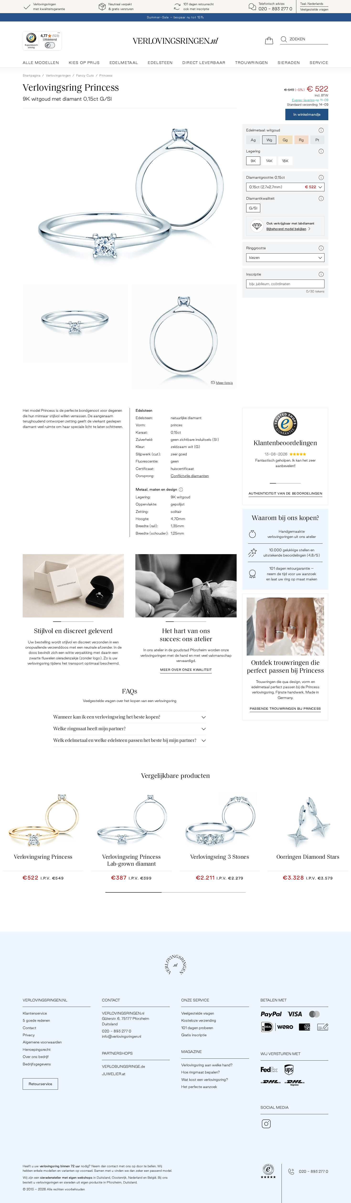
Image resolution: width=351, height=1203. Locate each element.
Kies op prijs (84, 63)
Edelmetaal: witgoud (263, 130)
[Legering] (321, 151)
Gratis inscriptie (194, 1035)
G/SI (253, 208)
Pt (317, 140)
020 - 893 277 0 (313, 1171)
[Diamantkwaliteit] (321, 198)
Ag (253, 140)
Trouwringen (251, 63)
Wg (269, 140)
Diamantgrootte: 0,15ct (265, 177)
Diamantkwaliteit (260, 198)
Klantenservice (35, 1013)
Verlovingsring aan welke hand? (207, 1065)
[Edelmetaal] (321, 130)
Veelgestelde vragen (314, 9)
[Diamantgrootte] (321, 177)
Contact (29, 1028)
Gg (285, 140)
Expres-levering (303, 100)
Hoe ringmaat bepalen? (200, 1072)
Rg (301, 140)
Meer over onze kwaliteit (186, 669)
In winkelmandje (306, 114)
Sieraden (289, 63)
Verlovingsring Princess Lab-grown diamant (131, 860)
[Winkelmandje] (269, 40)
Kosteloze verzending (198, 1020)
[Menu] (59, 34)
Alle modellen (41, 63)
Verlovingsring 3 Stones (219, 857)
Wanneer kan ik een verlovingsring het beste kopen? (106, 717)
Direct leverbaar (203, 63)
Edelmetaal (124, 63)
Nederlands (311, 3)
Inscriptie (253, 274)
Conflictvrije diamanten (190, 476)
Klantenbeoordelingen (285, 443)
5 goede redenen (36, 1020)
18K (285, 161)
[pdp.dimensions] (181, 489)
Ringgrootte (256, 248)
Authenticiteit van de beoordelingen (285, 493)
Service (319, 63)
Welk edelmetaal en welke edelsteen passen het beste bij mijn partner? (124, 740)
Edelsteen (160, 63)
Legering (253, 151)
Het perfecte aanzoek (199, 1087)
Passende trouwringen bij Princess (285, 708)
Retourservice (40, 1084)
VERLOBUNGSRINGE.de (123, 1066)
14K (269, 161)
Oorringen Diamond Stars (308, 857)
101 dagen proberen (197, 1028)
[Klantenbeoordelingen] (285, 424)
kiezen (254, 257)
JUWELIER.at (113, 1074)
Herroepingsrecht (37, 1049)
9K (253, 161)
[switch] (50, 45)
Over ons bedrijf (36, 1057)
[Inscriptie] (321, 274)
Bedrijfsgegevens (37, 1064)
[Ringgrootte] (321, 248)
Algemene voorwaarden (42, 1042)
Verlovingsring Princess (43, 857)
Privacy (29, 1035)
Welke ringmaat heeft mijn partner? (89, 729)
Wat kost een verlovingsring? (204, 1080)
